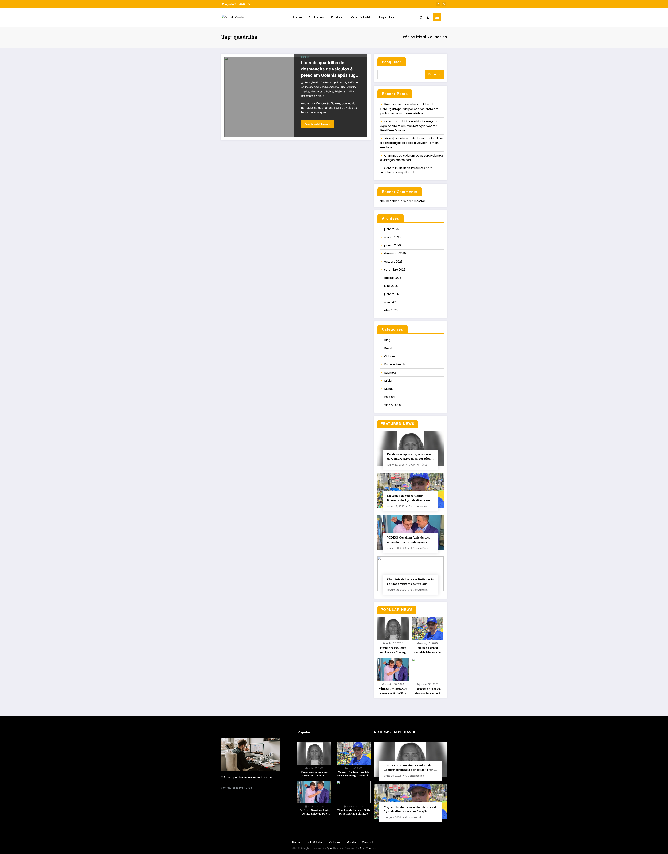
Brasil (388, 348)
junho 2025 (391, 294)
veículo (320, 95)
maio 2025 (391, 302)
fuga (343, 86)
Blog (387, 340)
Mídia (388, 381)
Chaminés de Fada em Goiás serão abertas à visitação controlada (410, 582)
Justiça (305, 91)
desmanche (332, 86)
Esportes (387, 17)
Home (296, 17)
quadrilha (348, 91)
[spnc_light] (428, 17)
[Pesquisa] (421, 17)
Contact (367, 842)
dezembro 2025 (395, 253)
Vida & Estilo (361, 17)
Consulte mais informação (318, 124)
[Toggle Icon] (437, 17)
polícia (329, 91)
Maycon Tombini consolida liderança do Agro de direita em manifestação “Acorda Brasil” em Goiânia (409, 125)
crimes (320, 86)
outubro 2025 (393, 262)
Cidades (316, 17)
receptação (308, 95)
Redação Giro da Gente (318, 82)
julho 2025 (391, 286)
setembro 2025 (394, 270)
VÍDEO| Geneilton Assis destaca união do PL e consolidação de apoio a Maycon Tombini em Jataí (411, 143)
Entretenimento (395, 364)
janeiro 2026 (392, 245)
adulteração (308, 86)
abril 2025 (391, 310)
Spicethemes (335, 848)
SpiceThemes (368, 848)
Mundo (388, 389)
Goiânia (351, 86)
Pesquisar (391, 61)
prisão (338, 91)
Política (337, 17)
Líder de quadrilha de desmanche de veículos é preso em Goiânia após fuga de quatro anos (329, 69)
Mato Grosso (318, 91)
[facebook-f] (438, 4)
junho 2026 (391, 229)
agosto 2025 (392, 278)
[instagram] (444, 4)
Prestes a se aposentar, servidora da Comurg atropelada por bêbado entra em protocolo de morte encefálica (409, 108)
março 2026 (392, 237)
